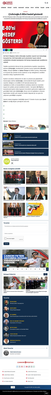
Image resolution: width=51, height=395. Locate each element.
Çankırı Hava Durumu (32, 371)
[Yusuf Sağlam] (6, 334)
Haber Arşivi (30, 381)
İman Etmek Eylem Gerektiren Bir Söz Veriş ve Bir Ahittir (23, 316)
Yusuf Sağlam (13, 334)
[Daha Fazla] (11, 50)
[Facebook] (17, 367)
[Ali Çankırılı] (6, 315)
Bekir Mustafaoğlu (15, 340)
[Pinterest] (22, 367)
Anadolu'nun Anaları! (15, 353)
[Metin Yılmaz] (6, 328)
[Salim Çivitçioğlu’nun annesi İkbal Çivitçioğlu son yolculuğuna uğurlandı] (36, 282)
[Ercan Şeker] (6, 302)
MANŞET (25, 11)
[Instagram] (24, 367)
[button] (44, 274)
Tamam (46, 393)
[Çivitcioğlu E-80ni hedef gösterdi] (25, 34)
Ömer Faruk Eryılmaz (15, 352)
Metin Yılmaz (13, 327)
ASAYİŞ (15, 7)
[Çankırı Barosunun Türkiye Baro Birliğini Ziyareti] (14, 209)
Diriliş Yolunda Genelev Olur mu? (18, 335)
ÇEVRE (47, 7)
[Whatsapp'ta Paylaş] (9, 50)
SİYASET (10, 7)
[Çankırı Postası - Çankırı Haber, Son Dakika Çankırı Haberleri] (7, 3)
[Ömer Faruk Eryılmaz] (6, 353)
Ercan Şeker (13, 301)
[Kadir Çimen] (6, 309)
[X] (19, 367)
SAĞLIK (27, 7)
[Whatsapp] (34, 367)
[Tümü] (46, 297)
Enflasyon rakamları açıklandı (33, 216)
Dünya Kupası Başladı (15, 309)
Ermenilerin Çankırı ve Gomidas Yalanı (19, 329)
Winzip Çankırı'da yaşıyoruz (17, 303)
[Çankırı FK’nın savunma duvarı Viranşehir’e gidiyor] (14, 282)
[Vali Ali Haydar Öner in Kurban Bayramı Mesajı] (36, 177)
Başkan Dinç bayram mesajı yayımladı (12, 184)
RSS (13, 387)
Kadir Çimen (13, 308)
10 (44, 269)
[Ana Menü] (47, 3)
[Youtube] (27, 367)
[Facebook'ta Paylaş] (4, 50)
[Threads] (31, 367)
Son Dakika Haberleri (8, 381)
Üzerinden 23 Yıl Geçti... (16, 322)
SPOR (32, 7)
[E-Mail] (12, 163)
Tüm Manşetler (31, 378)
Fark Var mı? (13, 342)
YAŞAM (42, 7)
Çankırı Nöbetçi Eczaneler (9, 371)
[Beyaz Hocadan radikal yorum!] (36, 193)
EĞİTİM (37, 7)
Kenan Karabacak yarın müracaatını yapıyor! (14, 200)
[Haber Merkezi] (7, 161)
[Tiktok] (29, 367)
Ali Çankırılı (13, 314)
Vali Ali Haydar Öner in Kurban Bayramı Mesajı (36, 184)
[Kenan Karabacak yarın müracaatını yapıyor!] (14, 193)
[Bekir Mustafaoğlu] (6, 341)
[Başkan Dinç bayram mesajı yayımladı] (14, 177)
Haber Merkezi (7, 52)
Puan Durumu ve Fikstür (9, 378)
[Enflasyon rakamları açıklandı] (36, 209)
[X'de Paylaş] (6, 50)
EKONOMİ (21, 7)
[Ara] (45, 3)
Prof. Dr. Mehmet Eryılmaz (17, 321)
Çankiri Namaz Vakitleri (9, 374)
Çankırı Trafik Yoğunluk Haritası (34, 374)
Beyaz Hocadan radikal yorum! (33, 200)
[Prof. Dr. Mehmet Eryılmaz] (6, 321)
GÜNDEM (3, 7)
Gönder (6, 243)
